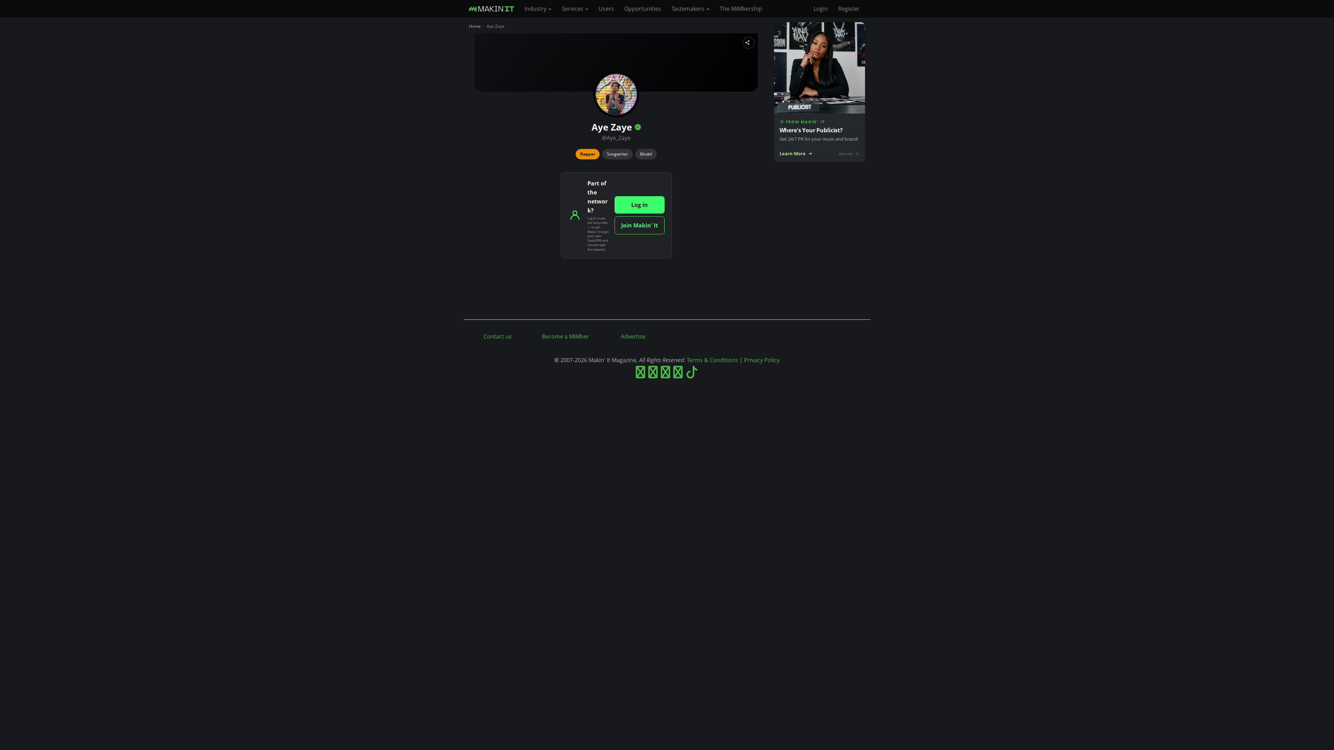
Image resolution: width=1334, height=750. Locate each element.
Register (849, 8)
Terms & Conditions (712, 360)
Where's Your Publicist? (811, 130)
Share (749, 43)
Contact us (498, 336)
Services (573, 8)
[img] (638, 127)
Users (606, 8)
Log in (639, 205)
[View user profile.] (616, 94)
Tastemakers (689, 8)
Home (475, 26)
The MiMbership (741, 8)
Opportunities (642, 8)
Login (821, 8)
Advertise (633, 336)
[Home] (494, 8)
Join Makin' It (639, 225)
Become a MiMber (565, 336)
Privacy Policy (762, 360)
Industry (536, 8)
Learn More (793, 154)
